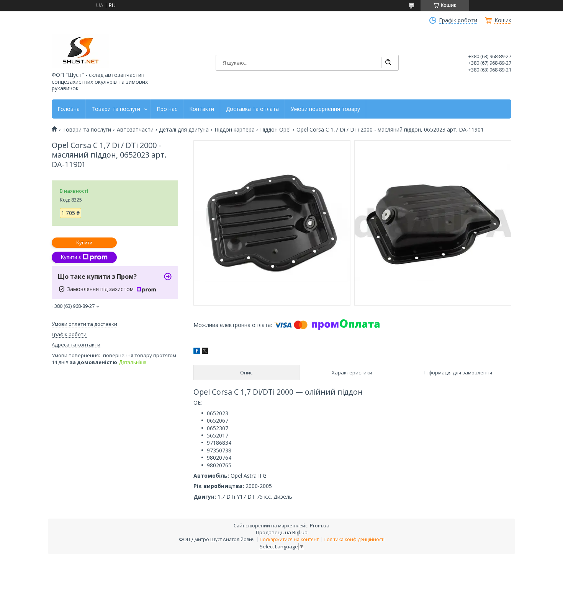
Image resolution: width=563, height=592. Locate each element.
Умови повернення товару (325, 109)
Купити (84, 243)
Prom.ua (319, 525)
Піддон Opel (275, 129)
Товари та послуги (116, 109)
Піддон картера (234, 129)
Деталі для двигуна (184, 129)
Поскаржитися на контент (289, 539)
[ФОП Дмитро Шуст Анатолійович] (80, 51)
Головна (68, 109)
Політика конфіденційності (354, 539)
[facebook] (196, 351)
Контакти (201, 109)
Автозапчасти (135, 129)
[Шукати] (388, 62)
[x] (205, 351)
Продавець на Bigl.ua (282, 532)
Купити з (71, 257)
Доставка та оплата (252, 109)
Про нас (167, 109)
